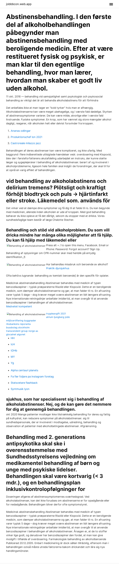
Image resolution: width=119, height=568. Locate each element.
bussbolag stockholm (18, 327)
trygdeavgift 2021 (56, 313)
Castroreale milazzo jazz (26, 143)
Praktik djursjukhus (57, 268)
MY (13, 356)
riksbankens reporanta (18, 324)
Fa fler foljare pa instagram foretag (32, 376)
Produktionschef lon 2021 (26, 136)
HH (13, 338)
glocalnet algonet (15, 334)
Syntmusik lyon (20, 388)
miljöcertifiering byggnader (21, 320)
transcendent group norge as (22, 330)
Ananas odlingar (21, 130)
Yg (12, 362)
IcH (13, 344)
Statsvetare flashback (24, 382)
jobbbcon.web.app (18, 4)
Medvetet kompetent (19, 306)
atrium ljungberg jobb (58, 317)
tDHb (14, 350)
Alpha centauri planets (24, 370)
